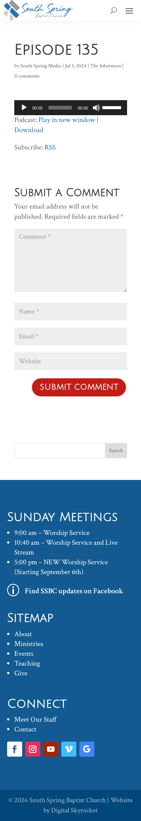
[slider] (112, 107)
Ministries (28, 644)
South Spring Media (40, 65)
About (23, 634)
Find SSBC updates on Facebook (74, 591)
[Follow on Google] (86, 749)
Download (28, 130)
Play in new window (66, 120)
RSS (50, 147)
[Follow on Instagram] (32, 749)
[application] (70, 107)
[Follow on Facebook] (14, 749)
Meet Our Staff (35, 719)
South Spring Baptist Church (67, 800)
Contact (25, 729)
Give (20, 673)
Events (23, 653)
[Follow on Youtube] (50, 749)
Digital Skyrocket (74, 810)
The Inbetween (105, 65)
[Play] (24, 107)
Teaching (27, 663)
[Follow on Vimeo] (68, 749)
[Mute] (96, 107)
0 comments (26, 76)
